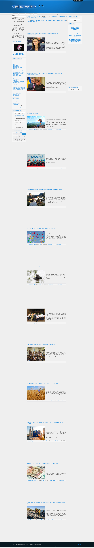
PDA (36, 14)
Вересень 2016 (19, 132)
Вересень (39, 16)
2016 (34, 16)
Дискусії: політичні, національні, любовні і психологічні (18, 93)
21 (17, 139)
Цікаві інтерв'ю (15, 83)
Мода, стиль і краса (16, 94)
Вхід (28, 14)
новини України (35, 20)
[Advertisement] (75, 64)
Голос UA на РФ (49, 129)
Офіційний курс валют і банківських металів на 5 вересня (42, 463)
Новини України (16, 61)
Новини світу (15, 65)
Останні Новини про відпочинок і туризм (35, 440)
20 (15, 139)
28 (17, 140)
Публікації (16, 98)
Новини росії (15, 63)
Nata (40, 129)
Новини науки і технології (17, 75)
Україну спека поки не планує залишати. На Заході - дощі (42, 383)
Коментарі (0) (59, 129)
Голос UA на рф (78, 544)
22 (19, 139)
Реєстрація (22, 14)
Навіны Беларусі (16, 64)
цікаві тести (43, 17)
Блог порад (72, 23)
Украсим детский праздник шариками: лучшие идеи (41, 228)
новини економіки (61, 20)
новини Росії (44, 20)
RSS (32, 14)
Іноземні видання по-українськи (18, 81)
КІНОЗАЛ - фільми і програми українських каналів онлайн (18, 90)
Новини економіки (16, 66)
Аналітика (23, 105)
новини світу (51, 20)
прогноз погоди (35, 17)
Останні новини (17, 58)
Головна (16, 14)
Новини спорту (15, 69)
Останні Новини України (32, 129)
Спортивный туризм (32, 113)
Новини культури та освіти (17, 67)
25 (24, 139)
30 (21, 140)
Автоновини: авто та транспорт (18, 76)
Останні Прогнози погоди (32, 400)
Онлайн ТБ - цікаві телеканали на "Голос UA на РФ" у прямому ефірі (19, 88)
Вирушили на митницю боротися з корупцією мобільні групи (43, 305)
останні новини (54, 16)
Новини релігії (15, 68)
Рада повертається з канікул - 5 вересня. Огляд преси (41, 344)
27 (15, 140)
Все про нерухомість (16, 95)
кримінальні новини (32, 21)
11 (24, 136)
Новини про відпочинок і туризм (18, 78)
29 (19, 140)
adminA (40, 284)
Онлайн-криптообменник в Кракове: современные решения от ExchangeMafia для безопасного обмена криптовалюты (19, 103)
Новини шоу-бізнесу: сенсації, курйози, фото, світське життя (18, 72)
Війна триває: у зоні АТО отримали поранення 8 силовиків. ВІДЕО (44, 189)
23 (21, 139)
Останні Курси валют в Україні (33, 480)
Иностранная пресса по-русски (18, 82)
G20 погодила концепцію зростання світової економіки (42, 150)
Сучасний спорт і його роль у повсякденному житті (18, 107)
